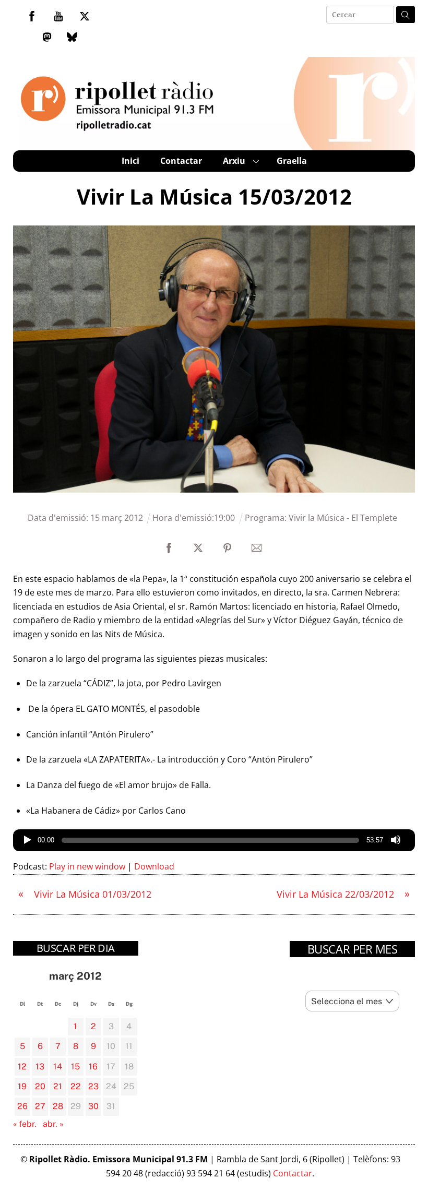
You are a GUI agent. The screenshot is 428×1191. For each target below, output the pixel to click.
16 (93, 1066)
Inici (130, 160)
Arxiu (234, 160)
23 (93, 1086)
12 (22, 1066)
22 (75, 1086)
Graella (292, 160)
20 (40, 1086)
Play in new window (87, 866)
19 (22, 1086)
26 (22, 1106)
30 (93, 1106)
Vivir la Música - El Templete (343, 517)
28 (58, 1106)
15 (75, 1066)
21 (57, 1086)
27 (40, 1106)
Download (154, 866)
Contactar (181, 160)
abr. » (53, 1124)
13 (39, 1066)
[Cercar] (405, 14)
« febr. (25, 1124)
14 (57, 1066)
